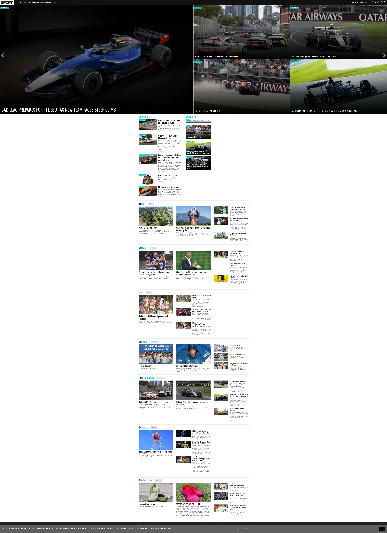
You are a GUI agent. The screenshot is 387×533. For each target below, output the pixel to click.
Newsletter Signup (357, 2)
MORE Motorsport (161, 378)
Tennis (144, 427)
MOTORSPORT (142, 120)
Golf (24, 2)
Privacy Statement (217, 525)
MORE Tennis (153, 427)
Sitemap (208, 525)
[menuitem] (7, 2)
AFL (16, 2)
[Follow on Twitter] (373, 2)
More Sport (48, 2)
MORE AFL (149, 292)
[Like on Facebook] (375, 2)
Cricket (20, 2)
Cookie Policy (154, 528)
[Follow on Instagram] (378, 2)
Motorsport (36, 2)
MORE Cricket (154, 342)
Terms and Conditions (229, 525)
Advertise (247, 525)
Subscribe (367, 2)
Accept (382, 529)
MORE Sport (158, 480)
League (29, 2)
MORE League (153, 248)
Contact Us (240, 525)
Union (42, 2)
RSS (203, 525)
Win (54, 2)
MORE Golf (151, 204)
